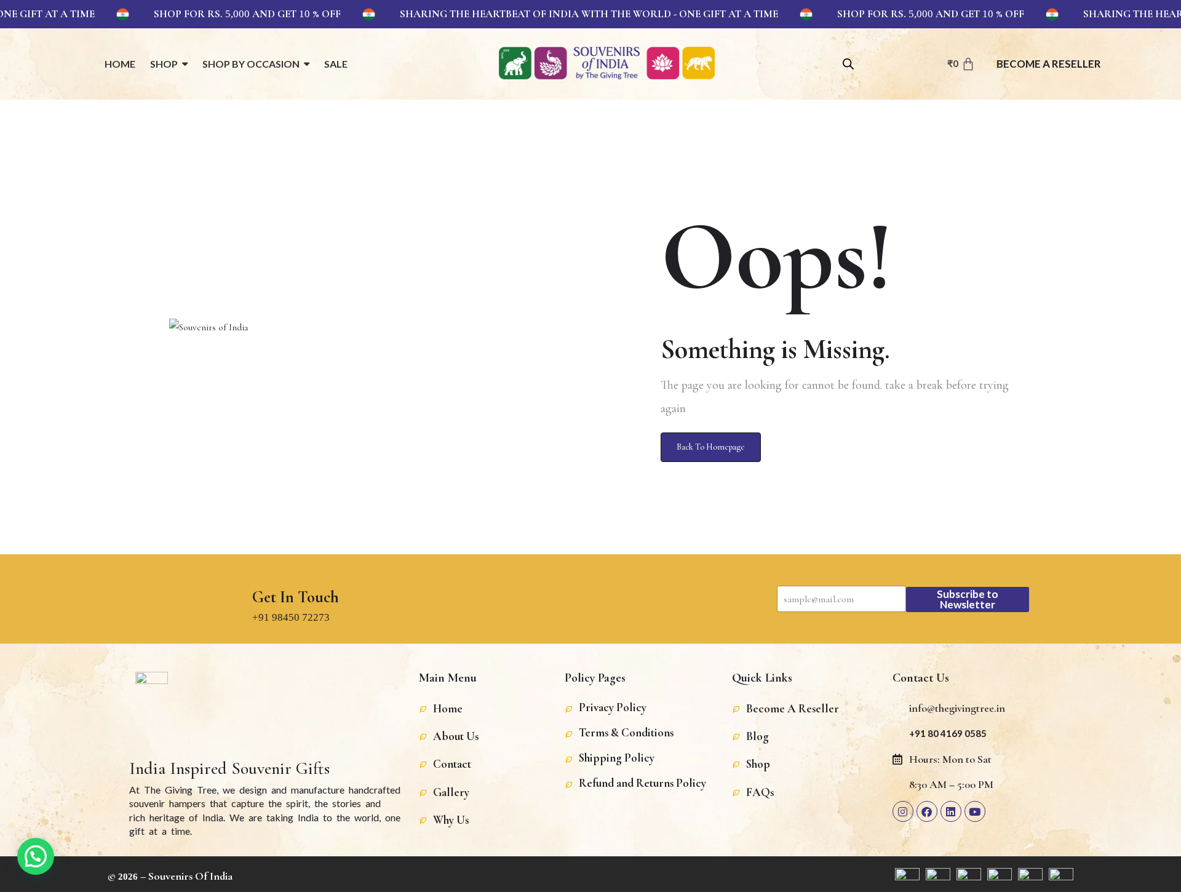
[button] (35, 856)
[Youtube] (974, 811)
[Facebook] (927, 811)
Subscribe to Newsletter (967, 599)
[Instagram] (903, 811)
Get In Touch (295, 597)
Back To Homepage (711, 447)
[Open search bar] (848, 62)
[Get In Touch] (264, 569)
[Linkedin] (950, 811)
